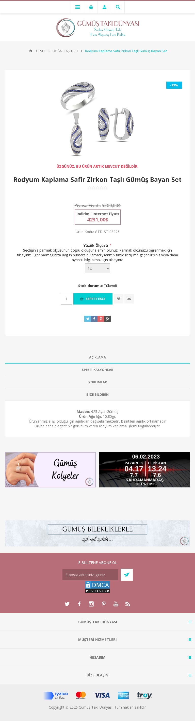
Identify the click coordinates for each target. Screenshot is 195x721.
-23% (174, 85)
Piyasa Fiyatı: (87, 205)
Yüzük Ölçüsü (96, 245)
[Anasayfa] (30, 51)
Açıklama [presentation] (97, 357)
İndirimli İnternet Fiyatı (97, 213)
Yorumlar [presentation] (97, 382)
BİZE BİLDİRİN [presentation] (97, 394)
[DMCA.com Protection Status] (97, 592)
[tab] (97, 357)
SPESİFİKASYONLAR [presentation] (97, 369)
